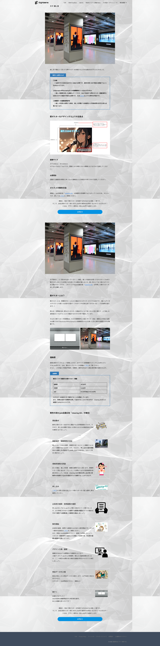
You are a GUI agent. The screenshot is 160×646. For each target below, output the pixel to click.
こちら (62, 196)
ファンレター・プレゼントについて (97, 636)
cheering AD (68, 193)
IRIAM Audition (73, 3)
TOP (65, 3)
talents (81, 3)
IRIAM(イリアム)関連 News (93, 3)
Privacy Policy (82, 636)
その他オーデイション (109, 3)
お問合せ (80, 212)
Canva (82, 96)
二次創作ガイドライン (121, 636)
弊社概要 (122, 3)
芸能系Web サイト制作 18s (120, 641)
